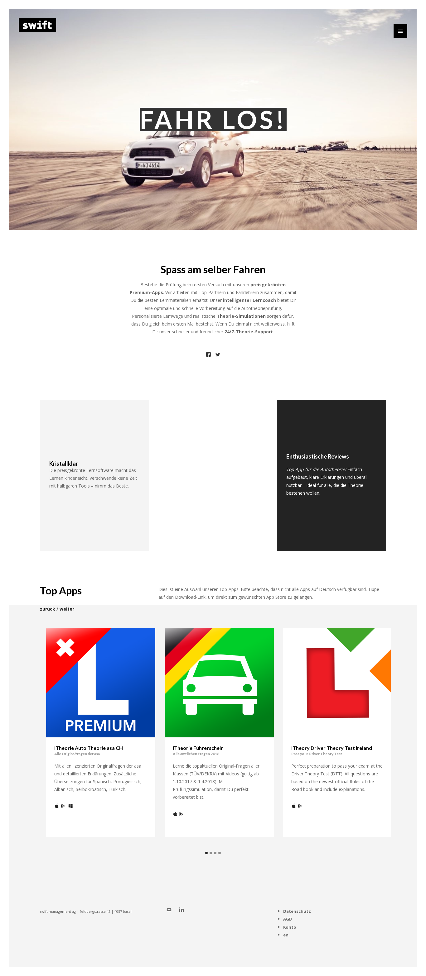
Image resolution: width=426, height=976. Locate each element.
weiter (67, 609)
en (285, 935)
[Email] (170, 910)
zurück (47, 609)
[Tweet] (217, 355)
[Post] (208, 355)
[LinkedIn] (182, 910)
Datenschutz (297, 911)
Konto (289, 927)
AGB (287, 919)
